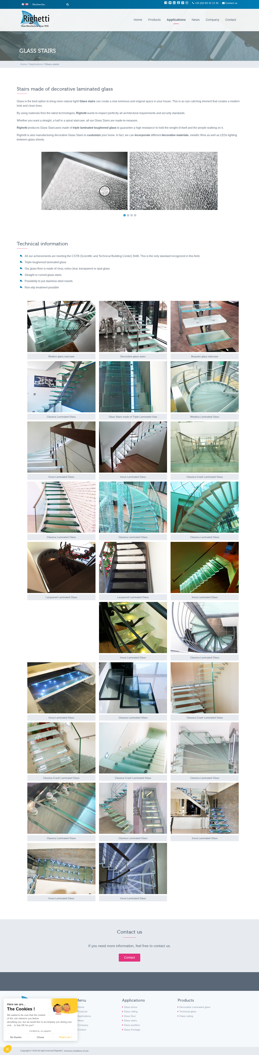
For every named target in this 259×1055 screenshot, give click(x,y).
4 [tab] (136, 215)
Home (138, 20)
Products (154, 20)
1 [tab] (125, 215)
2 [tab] (129, 215)
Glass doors (130, 1007)
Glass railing (131, 1011)
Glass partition (132, 1025)
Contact (230, 20)
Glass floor (130, 1016)
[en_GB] (27, 4)
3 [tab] (132, 215)
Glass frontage (132, 1029)
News (196, 20)
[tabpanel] (129, 181)
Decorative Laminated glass (194, 1007)
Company (212, 20)
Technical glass (187, 1011)
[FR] (23, 4)
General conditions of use (76, 1051)
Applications (176, 20)
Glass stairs (130, 1020)
